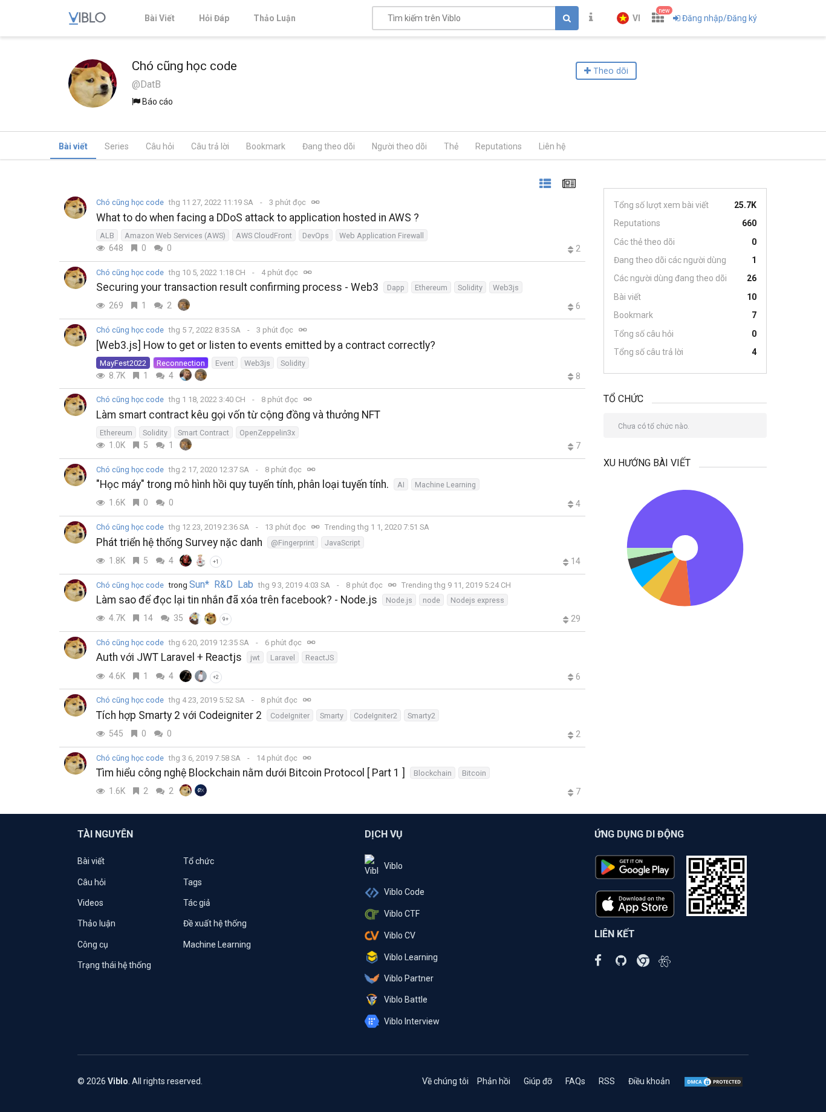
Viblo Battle (406, 999)
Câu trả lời (210, 146)
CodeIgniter (290, 715)
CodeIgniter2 (375, 715)
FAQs (575, 1081)
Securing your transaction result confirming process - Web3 (237, 287)
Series (117, 146)
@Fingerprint (292, 542)
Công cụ (92, 944)
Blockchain (433, 773)
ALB (107, 235)
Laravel (282, 657)
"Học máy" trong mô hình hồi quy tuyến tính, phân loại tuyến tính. (242, 484)
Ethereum (431, 287)
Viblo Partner (409, 978)
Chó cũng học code (130, 202)
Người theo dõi (399, 146)
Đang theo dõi (328, 146)
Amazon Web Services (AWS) (175, 235)
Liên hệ (552, 146)
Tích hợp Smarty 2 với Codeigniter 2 (179, 715)
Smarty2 (421, 715)
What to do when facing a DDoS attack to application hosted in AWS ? (257, 218)
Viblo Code (404, 892)
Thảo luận (96, 923)
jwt (255, 657)
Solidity (470, 287)
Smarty (331, 715)
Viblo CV (399, 935)
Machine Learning (445, 484)
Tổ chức (198, 861)
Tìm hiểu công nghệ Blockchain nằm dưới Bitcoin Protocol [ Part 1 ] (250, 773)
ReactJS (319, 657)
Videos (90, 903)
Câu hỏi (160, 146)
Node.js (399, 600)
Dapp (396, 287)
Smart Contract (203, 432)
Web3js (506, 287)
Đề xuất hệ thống (215, 923)
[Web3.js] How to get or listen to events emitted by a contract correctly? (265, 345)
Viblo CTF (402, 914)
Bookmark (265, 146)
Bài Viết (160, 18)
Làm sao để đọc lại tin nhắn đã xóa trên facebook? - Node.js (236, 600)
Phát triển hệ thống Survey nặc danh (179, 542)
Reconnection (181, 363)
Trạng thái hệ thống (114, 965)
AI (401, 484)
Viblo (393, 866)
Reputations (498, 146)
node (431, 600)
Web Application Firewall (381, 235)
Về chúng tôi (445, 1081)
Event (224, 363)
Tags (192, 882)
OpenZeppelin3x (267, 432)
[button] (628, 18)
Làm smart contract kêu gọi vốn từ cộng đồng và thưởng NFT (238, 415)
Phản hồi (493, 1081)
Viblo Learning (411, 957)
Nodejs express (477, 600)
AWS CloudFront (264, 235)
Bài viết (73, 146)
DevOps (315, 235)
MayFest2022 (123, 363)
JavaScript (342, 542)
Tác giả (196, 903)
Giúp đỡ (538, 1081)
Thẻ (451, 146)
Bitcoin (474, 773)
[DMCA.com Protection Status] (713, 1081)
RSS (607, 1081)
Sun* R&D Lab (221, 585)
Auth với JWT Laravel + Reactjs (169, 657)
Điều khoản (649, 1081)
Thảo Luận (274, 18)
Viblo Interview (412, 1021)
